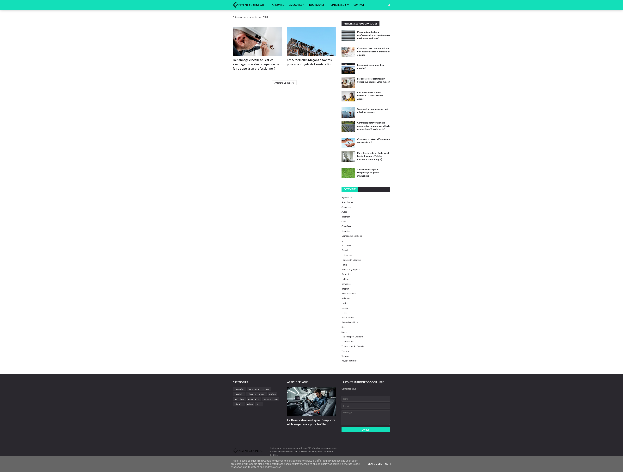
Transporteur (348, 341)
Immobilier (346, 284)
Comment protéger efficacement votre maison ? (373, 141)
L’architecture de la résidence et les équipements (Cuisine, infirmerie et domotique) (373, 156)
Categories (350, 189)
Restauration (348, 317)
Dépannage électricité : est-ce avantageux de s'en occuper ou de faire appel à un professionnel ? (256, 64)
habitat (345, 279)
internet (345, 288)
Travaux (345, 351)
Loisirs (345, 303)
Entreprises (347, 255)
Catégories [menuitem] (295, 4)
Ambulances (347, 202)
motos (345, 312)
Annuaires (346, 207)
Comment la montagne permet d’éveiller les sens (372, 110)
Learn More (375, 464)
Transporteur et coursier (353, 346)
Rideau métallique (350, 322)
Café (344, 221)
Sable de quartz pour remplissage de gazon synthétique (368, 172)
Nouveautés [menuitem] (316, 4)
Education (346, 245)
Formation (346, 274)
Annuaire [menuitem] (278, 4)
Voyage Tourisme (350, 360)
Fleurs (344, 264)
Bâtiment (346, 216)
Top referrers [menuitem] (338, 4)
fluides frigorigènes (351, 269)
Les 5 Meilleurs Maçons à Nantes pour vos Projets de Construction (309, 62)
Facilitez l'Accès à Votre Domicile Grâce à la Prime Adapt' (370, 95)
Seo (343, 327)
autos (344, 212)
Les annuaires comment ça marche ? (370, 66)
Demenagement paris (352, 236)
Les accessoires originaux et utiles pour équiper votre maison (373, 80)
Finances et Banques (351, 260)
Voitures (345, 356)
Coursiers (346, 231)
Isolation (345, 298)
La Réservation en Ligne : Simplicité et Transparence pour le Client (311, 422)
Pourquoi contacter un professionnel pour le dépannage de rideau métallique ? (373, 35)
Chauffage (346, 226)
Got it (389, 464)
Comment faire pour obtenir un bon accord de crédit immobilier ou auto (373, 51)
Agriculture (347, 197)
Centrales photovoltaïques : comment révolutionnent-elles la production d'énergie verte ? (373, 125)
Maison (345, 308)
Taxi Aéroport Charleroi (352, 336)
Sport (344, 332)
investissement (349, 293)
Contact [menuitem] (359, 4)
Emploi (345, 250)
